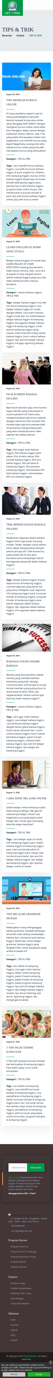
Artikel (20, 35)
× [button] (50, 1362)
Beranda (7, 35)
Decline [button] (14, 1374)
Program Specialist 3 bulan (23, 1256)
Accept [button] (39, 1374)
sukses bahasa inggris (30, 292)
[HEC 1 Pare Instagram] (40, 5)
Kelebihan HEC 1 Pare (20, 1293)
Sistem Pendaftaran (19, 1303)
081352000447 (18, 1225)
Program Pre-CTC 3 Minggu (23, 1251)
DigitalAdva (30, 1356)
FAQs (12, 1335)
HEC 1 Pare (13, 1177)
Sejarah (14, 1330)
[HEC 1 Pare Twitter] (46, 5)
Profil (12, 1320)
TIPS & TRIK (24, 158)
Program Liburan (18, 1266)
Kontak (13, 1340)
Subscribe (35, 1167)
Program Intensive (19, 1246)
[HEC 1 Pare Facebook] (37, 5)
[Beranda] (12, 7)
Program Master (18, 1261)
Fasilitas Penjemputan (21, 1288)
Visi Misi (14, 1325)
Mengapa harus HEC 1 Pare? (22, 1193)
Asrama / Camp (17, 1283)
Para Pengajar (17, 1298)
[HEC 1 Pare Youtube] (43, 5)
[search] (49, 5)
